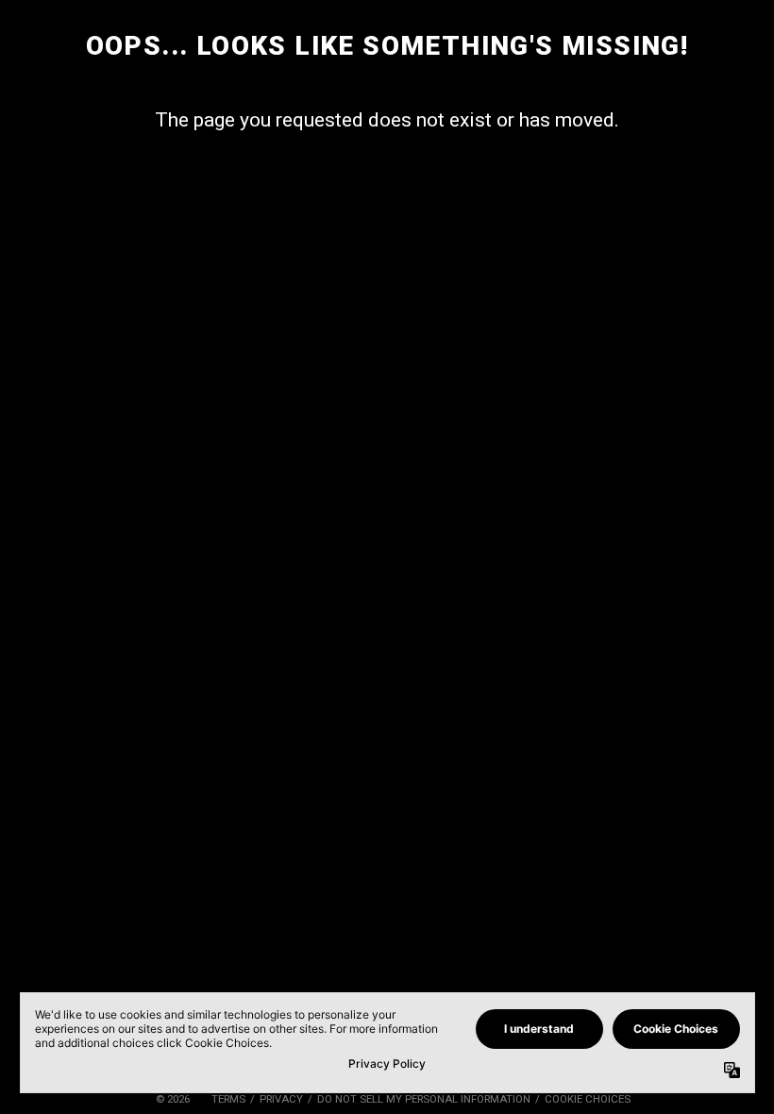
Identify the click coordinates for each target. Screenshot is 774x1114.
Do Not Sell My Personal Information (423, 1099)
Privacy (281, 1099)
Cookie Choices (588, 1099)
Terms (228, 1099)
